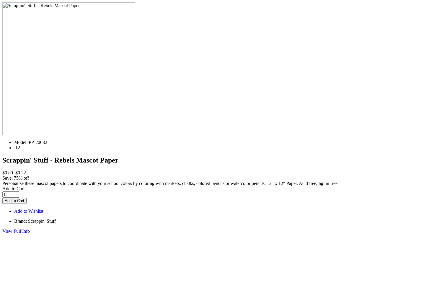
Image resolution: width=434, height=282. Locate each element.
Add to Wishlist (28, 211)
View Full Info (16, 231)
